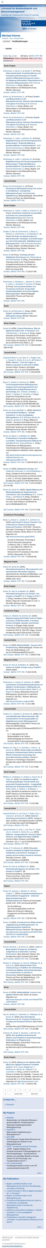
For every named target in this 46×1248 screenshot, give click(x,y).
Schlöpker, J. (33, 392)
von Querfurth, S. (19, 410)
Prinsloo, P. (37, 360)
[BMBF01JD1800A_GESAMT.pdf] (26, 937)
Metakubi (10, 1118)
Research (10, 1104)
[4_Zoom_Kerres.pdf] (26, 672)
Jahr (15, 56)
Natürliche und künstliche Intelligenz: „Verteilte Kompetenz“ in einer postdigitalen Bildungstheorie (24, 1212)
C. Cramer (38, 494)
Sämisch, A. (25, 891)
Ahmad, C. (15, 520)
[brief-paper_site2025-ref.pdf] (26, 557)
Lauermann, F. (11, 1072)
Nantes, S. (29, 394)
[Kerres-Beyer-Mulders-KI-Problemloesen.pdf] (26, 462)
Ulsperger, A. (34, 234)
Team (11, 38)
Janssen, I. (16, 891)
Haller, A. (26, 211)
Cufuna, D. (7, 616)
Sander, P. (28, 71)
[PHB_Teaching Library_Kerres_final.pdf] (26, 271)
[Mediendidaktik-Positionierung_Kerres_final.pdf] (30, 655)
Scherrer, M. (7, 1033)
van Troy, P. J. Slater (26, 813)
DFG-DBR (11, 1137)
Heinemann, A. (8, 71)
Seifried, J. (23, 789)
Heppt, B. (9, 420)
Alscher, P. (19, 420)
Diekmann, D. (17, 963)
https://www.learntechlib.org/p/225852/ (20, 537)
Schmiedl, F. (20, 284)
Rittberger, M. (35, 963)
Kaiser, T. (9, 394)
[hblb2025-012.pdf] (30, 510)
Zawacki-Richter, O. (10, 358)
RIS (41, 56)
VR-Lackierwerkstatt (14, 1163)
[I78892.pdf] (30, 803)
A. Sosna (21, 443)
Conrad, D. (12, 360)
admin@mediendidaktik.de (12, 1246)
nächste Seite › (18, 1094)
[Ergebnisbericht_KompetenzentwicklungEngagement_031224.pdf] (26, 918)
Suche (9, 48)
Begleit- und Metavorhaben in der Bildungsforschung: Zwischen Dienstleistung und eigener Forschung (23, 1186)
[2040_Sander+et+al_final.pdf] (30, 743)
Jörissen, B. (30, 282)
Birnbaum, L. (20, 282)
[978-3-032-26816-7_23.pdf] (41, 345)
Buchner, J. (14, 947)
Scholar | (7, 92)
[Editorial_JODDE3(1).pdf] (30, 372)
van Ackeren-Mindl (24, 689)
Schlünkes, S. (17, 777)
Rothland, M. (20, 497)
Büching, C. (14, 333)
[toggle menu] (43, 2)
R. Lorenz (19, 1067)
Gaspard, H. (30, 1069)
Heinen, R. (19, 682)
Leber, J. (18, 138)
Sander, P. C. (25, 520)
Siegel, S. (17, 1033)
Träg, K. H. (17, 748)
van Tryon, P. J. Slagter (27, 358)
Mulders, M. (25, 436)
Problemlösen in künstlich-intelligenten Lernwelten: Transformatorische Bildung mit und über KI (25, 1219)
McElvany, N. (11, 1069)
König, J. (9, 497)
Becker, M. (36, 417)
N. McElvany (26, 417)
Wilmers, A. (10, 234)
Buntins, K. (18, 714)
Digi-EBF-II (11, 1130)
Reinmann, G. (20, 471)
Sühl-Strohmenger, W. (14, 259)
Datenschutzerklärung (27, 1238)
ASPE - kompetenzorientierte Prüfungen (22, 1146)
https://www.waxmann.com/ (27, 1081)
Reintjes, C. (18, 394)
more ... (40, 1173)
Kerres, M (6, 255)
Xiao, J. (38, 813)
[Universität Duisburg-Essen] (33, 25)
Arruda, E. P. (8, 848)
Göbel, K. (35, 689)
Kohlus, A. (27, 777)
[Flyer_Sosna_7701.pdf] (37, 462)
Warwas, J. (34, 789)
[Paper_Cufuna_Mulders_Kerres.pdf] (30, 635)
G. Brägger (29, 596)
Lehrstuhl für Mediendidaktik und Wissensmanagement (19, 11)
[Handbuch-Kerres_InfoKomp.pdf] (26, 606)
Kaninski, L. (26, 748)
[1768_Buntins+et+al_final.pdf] (30, 982)
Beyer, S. (18, 71)
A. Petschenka (33, 257)
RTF (37, 56)
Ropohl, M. (10, 692)
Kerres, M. (7, 96)
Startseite (5, 38)
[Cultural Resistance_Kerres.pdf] (30, 345)
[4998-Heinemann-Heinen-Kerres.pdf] (26, 704)
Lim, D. (28, 360)
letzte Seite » (35, 1094)
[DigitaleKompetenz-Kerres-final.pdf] (26, 1084)
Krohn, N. (35, 211)
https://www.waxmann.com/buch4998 (20, 701)
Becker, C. (31, 443)
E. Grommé (23, 392)
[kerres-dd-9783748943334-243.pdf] (30, 483)
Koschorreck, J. (24, 231)
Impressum (7, 1238)
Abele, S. (14, 789)
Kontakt (6, 1240)
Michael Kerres (18, 38)
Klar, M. (14, 231)
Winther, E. (7, 777)
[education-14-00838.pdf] (30, 862)
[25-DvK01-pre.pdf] (26, 432)
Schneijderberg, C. (35, 471)
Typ (10, 56)
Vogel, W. (9, 779)
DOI (5, 345)
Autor (5, 56)
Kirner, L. (34, 748)
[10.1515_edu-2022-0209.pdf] (30, 959)
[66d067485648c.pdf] (30, 1029)
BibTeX (32, 56)
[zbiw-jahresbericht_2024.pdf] (26, 581)
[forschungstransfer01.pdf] (30, 406)
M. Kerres (34, 83)
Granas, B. (26, 333)
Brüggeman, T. (29, 1067)
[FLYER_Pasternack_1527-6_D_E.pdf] (41, 483)
